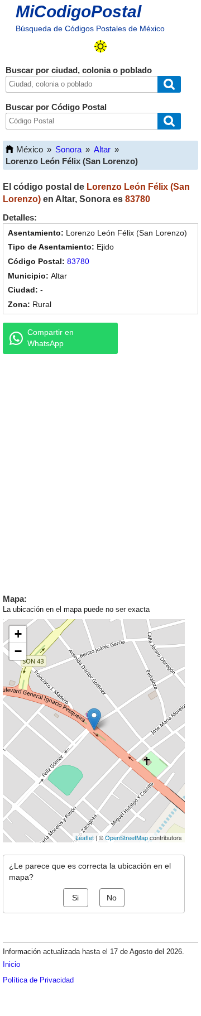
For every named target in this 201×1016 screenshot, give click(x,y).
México (29, 149)
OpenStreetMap (126, 837)
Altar (102, 149)
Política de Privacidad (38, 980)
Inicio (11, 964)
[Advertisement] (100, 471)
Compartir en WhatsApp (50, 338)
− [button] (18, 651)
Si (75, 897)
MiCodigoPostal (78, 11)
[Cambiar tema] (100, 46)
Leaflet (84, 837)
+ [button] (18, 634)
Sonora (68, 149)
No (112, 897)
